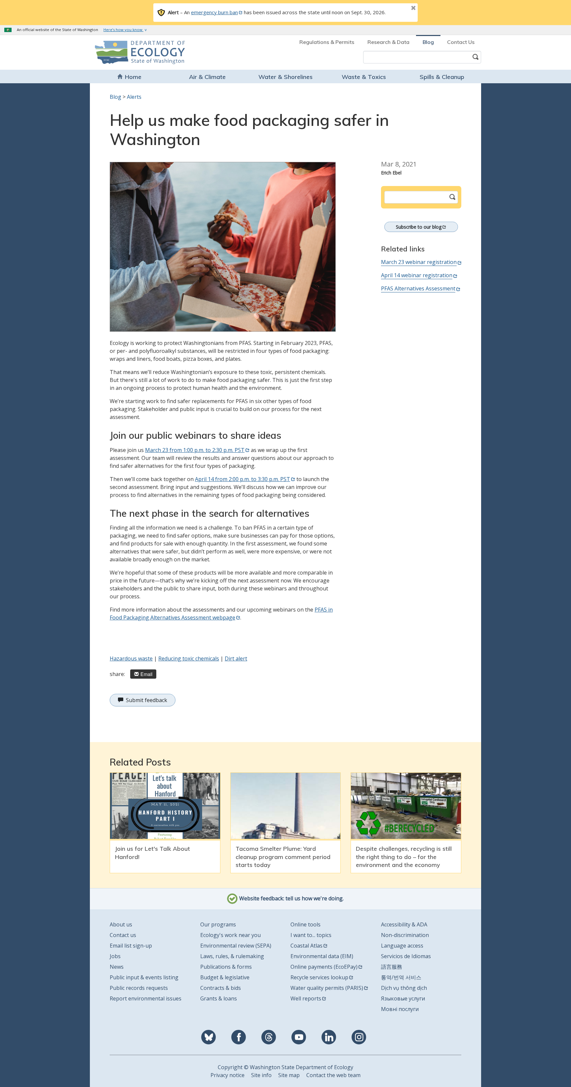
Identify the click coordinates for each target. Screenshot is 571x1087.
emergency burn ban (214, 12)
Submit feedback (146, 700)
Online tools (305, 924)
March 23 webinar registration (419, 262)
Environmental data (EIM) (321, 956)
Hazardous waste (131, 658)
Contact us (123, 935)
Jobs (115, 956)
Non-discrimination (405, 935)
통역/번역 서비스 (401, 977)
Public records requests (139, 988)
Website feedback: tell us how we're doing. (291, 898)
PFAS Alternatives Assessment (418, 288)
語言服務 (391, 966)
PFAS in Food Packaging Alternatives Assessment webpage (221, 613)
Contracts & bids (220, 988)
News (117, 966)
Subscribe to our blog (418, 227)
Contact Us (461, 42)
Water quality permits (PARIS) (326, 988)
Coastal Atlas (306, 945)
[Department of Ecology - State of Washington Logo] (132, 52)
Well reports (305, 998)
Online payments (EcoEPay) (324, 966)
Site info (261, 1075)
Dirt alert (236, 658)
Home (133, 77)
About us (121, 924)
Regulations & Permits (326, 42)
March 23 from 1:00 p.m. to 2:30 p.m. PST (195, 450)
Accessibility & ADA (404, 924)
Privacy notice (227, 1075)
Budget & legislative (224, 977)
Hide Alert (398, 8)
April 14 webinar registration (416, 275)
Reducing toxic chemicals (188, 658)
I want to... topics (310, 935)
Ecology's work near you (230, 935)
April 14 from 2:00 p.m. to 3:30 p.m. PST (242, 479)
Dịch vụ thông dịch (404, 988)
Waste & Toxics (364, 77)
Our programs (218, 924)
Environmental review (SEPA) (235, 945)
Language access (402, 945)
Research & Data (388, 42)
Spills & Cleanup (442, 77)
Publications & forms (226, 966)
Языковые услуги (403, 998)
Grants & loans (218, 998)
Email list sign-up (131, 945)
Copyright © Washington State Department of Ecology (285, 1067)
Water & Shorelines (285, 77)
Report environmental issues (145, 998)
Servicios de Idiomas (406, 956)
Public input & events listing (144, 977)
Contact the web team (333, 1075)
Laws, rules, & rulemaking (232, 956)
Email (146, 673)
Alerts (134, 96)
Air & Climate (207, 77)
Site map (289, 1075)
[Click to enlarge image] (223, 247)
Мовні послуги (400, 1009)
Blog (428, 42)
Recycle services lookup (319, 977)
